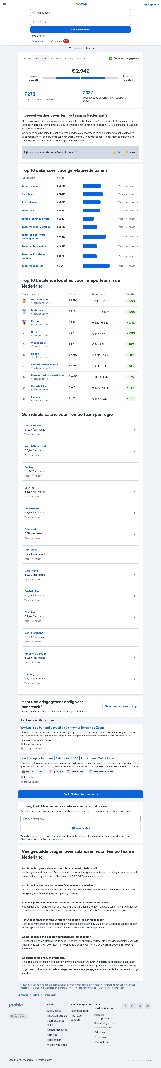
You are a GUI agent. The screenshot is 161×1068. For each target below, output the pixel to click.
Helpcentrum (54, 1039)
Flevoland (30, 612)
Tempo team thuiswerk (36, 218)
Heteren (36, 321)
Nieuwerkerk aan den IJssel (47, 375)
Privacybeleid (26, 839)
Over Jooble (54, 1010)
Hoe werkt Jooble (57, 1015)
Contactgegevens (57, 1029)
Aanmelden (83, 828)
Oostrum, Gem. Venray (44, 364)
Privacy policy (44, 1059)
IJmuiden (36, 397)
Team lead (28, 210)
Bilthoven (37, 310)
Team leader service (34, 246)
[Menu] (4, 4)
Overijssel (30, 550)
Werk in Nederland (57, 1044)
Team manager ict (32, 265)
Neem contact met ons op (121, 706)
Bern (34, 332)
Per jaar (28, 58)
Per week (56, 58)
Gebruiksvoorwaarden (21, 1059)
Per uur (81, 58)
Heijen (35, 353)
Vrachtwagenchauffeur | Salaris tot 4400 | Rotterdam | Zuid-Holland (68, 758)
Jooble (148, 1060)
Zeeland (29, 467)
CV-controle (101, 1042)
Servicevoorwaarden (53, 839)
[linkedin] (148, 1006)
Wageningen (39, 342)
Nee (130, 152)
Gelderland (31, 570)
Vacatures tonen (126, 186)
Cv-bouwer (100, 1037)
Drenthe (29, 487)
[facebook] (125, 1006)
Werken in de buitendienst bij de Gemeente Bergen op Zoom (62, 727)
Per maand (41, 58)
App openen (151, 4)
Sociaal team (29, 202)
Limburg (29, 674)
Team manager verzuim (36, 226)
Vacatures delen (80, 1010)
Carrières (52, 1034)
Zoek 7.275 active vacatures (80, 794)
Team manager (30, 186)
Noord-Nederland (35, 446)
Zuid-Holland (32, 591)
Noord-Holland (40, 386)
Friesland (30, 529)
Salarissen (99, 1032)
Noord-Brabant (33, 632)
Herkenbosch (39, 299)
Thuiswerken (32, 508)
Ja (116, 152)
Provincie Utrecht (35, 653)
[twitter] (140, 1006)
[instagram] (133, 1006)
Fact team (28, 194)
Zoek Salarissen (80, 29)
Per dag (69, 58)
